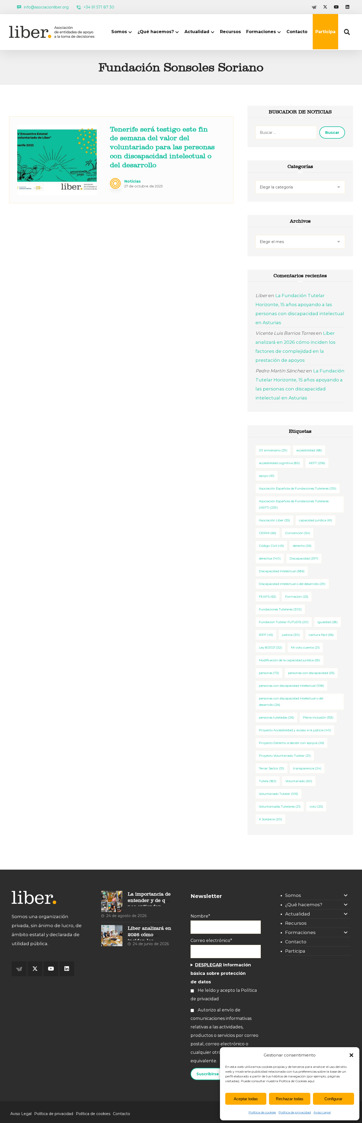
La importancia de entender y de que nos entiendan (149, 900)
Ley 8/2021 (270, 647)
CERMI (267, 533)
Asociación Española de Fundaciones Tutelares (297, 488)
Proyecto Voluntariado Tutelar (285, 756)
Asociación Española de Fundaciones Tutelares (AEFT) (294, 504)
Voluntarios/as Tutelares (280, 806)
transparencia (307, 768)
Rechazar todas (289, 1098)
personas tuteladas (276, 717)
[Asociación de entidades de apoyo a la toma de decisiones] (53, 32)
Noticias (132, 181)
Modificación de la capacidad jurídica (289, 660)
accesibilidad (309, 450)
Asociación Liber (274, 520)
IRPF (266, 635)
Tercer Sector (271, 768)
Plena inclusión (318, 717)
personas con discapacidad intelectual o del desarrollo (291, 701)
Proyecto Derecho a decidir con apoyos (291, 743)
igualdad (327, 622)
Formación (296, 596)
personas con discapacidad (311, 673)
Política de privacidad (295, 1112)
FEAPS (267, 596)
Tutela (267, 781)
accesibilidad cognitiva (279, 463)
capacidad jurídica (315, 520)
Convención (297, 533)
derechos (270, 558)
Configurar (333, 1098)
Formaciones (300, 932)
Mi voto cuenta (305, 647)
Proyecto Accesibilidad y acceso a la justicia (295, 730)
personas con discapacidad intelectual (291, 686)
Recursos (296, 923)
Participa (295, 951)
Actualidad (297, 914)
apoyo (266, 476)
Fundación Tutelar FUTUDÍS (283, 622)
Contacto (295, 941)
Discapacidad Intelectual (281, 571)
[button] (351, 1055)
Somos (293, 895)
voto (316, 806)
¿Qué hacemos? (303, 904)
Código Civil (271, 546)
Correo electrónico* (211, 940)
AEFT (317, 463)
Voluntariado (298, 781)
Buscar (332, 132)
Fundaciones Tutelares (280, 609)
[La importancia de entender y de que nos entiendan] (111, 901)
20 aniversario (273, 450)
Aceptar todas (246, 1098)
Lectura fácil (321, 635)
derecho (302, 546)
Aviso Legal (322, 1112)
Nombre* (200, 916)
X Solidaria (270, 819)
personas (269, 673)
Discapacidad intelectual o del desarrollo (292, 584)
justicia (291, 635)
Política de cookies (262, 1112)
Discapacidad (304, 558)
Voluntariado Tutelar (278, 794)
